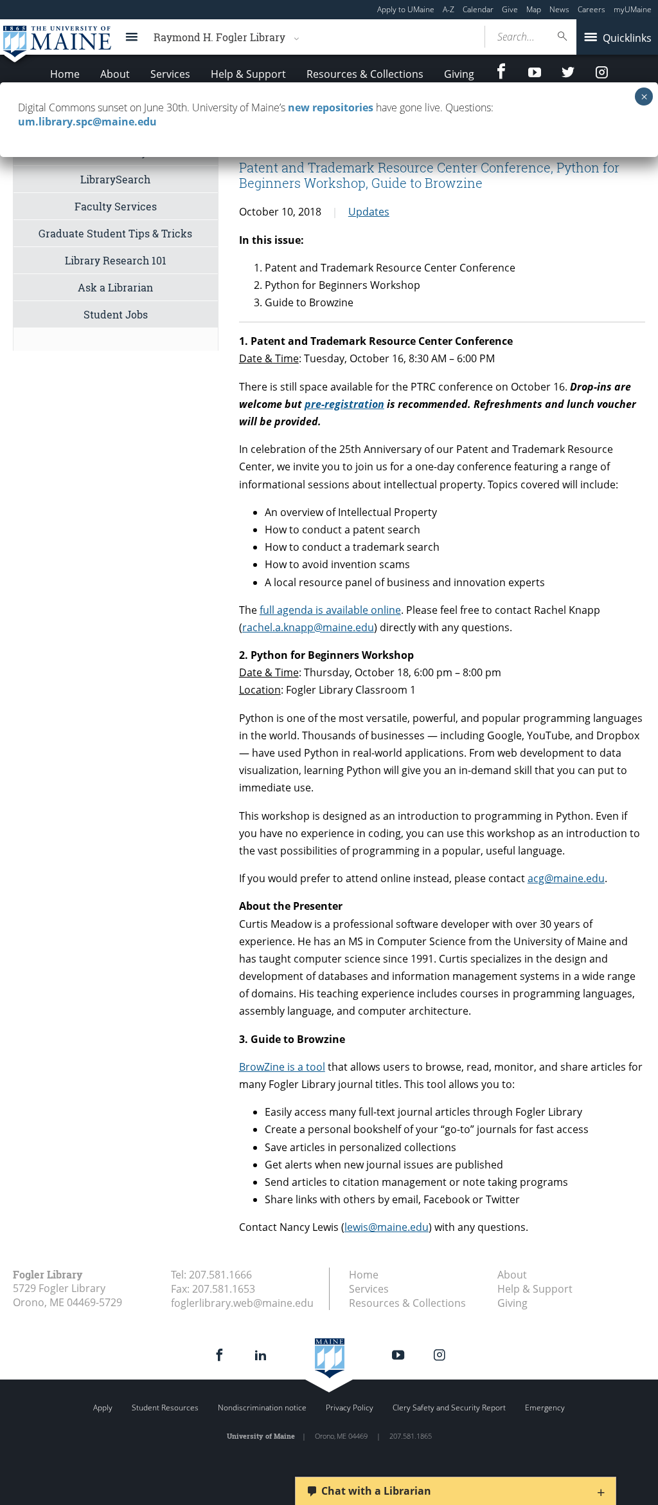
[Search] (563, 36)
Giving (459, 74)
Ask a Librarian (115, 287)
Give (510, 9)
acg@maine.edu (566, 878)
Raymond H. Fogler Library (219, 37)
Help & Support (248, 74)
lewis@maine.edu (386, 1227)
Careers (591, 9)
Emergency (545, 1407)
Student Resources (165, 1407)
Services (170, 74)
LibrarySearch (115, 179)
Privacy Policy (349, 1407)
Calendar (478, 9)
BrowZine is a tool (282, 1067)
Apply (102, 1407)
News (559, 9)
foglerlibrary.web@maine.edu (242, 1303)
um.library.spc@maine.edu (87, 122)
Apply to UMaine (405, 9)
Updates (368, 212)
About (115, 74)
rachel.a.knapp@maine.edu (308, 627)
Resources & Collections (365, 74)
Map (533, 9)
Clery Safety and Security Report (449, 1407)
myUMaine (633, 9)
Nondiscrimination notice (262, 1407)
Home (65, 74)
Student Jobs (116, 314)
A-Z (448, 9)
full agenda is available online (330, 610)
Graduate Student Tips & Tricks (115, 233)
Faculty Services (116, 206)
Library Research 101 (115, 260)
